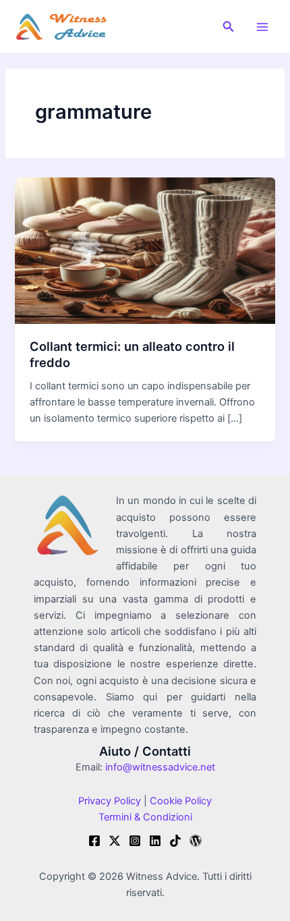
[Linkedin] (155, 841)
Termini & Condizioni (145, 817)
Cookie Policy (179, 801)
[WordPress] (196, 841)
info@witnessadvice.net (160, 767)
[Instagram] (135, 841)
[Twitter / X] (115, 841)
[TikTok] (175, 841)
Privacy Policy (109, 801)
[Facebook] (94, 841)
